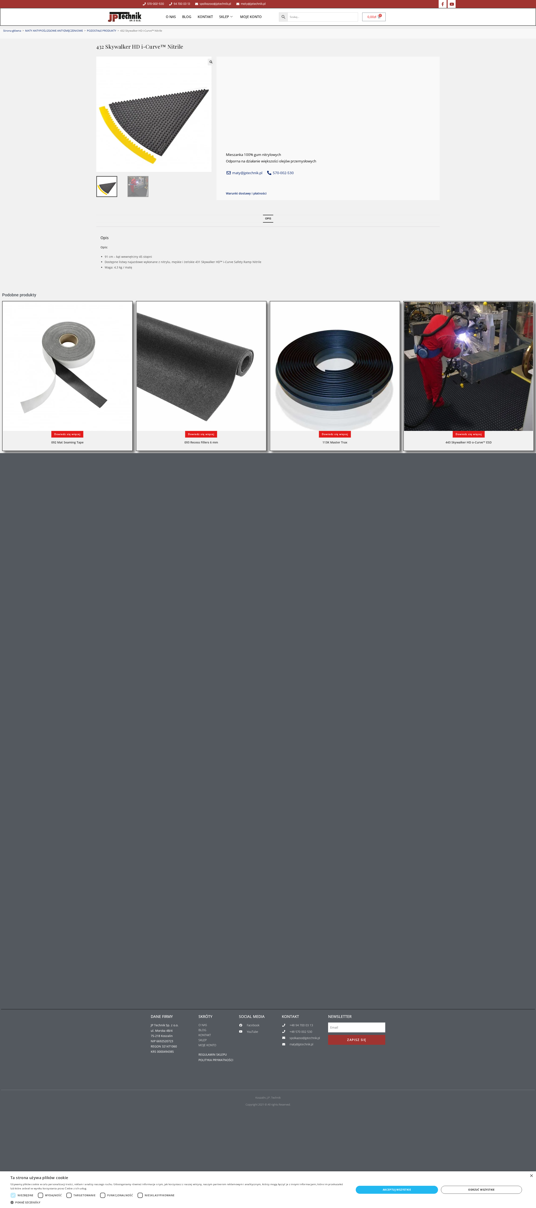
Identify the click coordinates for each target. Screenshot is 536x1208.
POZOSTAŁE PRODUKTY (101, 30)
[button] (211, 62)
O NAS (171, 16)
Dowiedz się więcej (67, 434)
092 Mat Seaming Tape (67, 442)
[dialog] (268, 1189)
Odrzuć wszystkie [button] (481, 1189)
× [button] (531, 1175)
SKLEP (224, 16)
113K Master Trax (334, 442)
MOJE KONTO (251, 16)
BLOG (186, 16)
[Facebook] (443, 4)
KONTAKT (205, 16)
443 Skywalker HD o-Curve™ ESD (469, 442)
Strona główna (12, 30)
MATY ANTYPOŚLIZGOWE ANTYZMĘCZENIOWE (54, 30)
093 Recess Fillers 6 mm (201, 442)
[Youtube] (452, 4)
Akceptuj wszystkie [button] (397, 1189)
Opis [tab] (268, 218)
